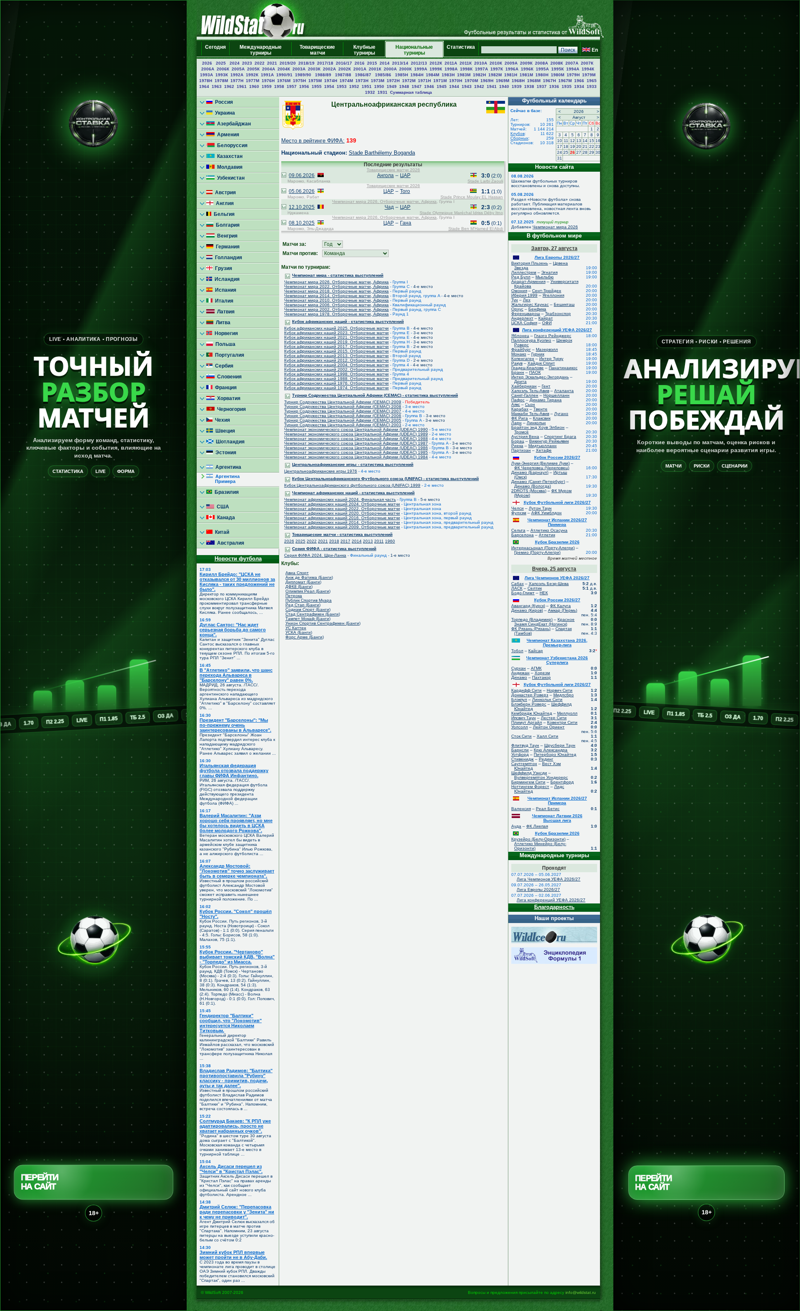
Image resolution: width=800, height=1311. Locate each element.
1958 (279, 86)
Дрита (520, 381)
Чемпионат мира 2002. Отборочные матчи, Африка (336, 309)
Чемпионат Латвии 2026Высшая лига (557, 818)
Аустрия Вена (525, 436)
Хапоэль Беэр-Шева (549, 583)
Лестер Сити (554, 718)
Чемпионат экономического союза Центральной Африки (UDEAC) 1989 (356, 434)
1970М (471, 80)
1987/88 (343, 75)
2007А (571, 63)
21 (585, 146)
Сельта (518, 530)
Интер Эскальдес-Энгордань (540, 377)
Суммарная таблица (411, 92)
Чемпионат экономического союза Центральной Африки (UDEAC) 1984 (356, 457)
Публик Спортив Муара (308, 600)
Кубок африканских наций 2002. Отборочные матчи (336, 369)
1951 (367, 86)
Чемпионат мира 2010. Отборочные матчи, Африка (336, 300)
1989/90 (303, 75)
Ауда (516, 826)
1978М (221, 80)
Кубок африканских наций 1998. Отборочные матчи (336, 374)
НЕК (544, 592)
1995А (542, 69)
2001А (359, 69)
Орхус (517, 309)
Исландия (226, 279)
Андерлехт (522, 318)
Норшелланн (556, 395)
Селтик (535, 588)
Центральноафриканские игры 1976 (320, 471)
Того (405, 191)
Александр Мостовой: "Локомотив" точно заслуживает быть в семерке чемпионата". (237, 870)
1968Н (518, 80)
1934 (579, 86)
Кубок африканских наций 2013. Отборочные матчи (336, 355)
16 (597, 140)
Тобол (517, 650)
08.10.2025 (302, 223)
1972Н (393, 80)
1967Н (549, 80)
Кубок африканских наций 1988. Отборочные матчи (336, 378)
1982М (495, 75)
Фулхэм (518, 512)
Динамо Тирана (546, 400)
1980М (557, 75)
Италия (222, 301)
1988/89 (323, 75)
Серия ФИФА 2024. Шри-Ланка (315, 555)
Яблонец (520, 335)
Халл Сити (547, 736)
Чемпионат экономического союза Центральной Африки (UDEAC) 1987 (356, 443)
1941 (492, 86)
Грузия (222, 268)
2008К (556, 63)
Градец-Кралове (527, 367)
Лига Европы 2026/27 (557, 257)
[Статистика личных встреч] (283, 176)
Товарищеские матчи (317, 50)
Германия (226, 247)
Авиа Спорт (297, 572)
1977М (252, 80)
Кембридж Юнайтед (531, 713)
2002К (344, 69)
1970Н (455, 80)
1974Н (330, 80)
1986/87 (363, 75)
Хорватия (227, 398)
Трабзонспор (558, 313)
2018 (334, 541)
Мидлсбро (563, 695)
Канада (225, 517)
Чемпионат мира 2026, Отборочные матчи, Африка (384, 201)
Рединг (546, 759)
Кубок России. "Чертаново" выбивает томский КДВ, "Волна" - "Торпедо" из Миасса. (237, 956)
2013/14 (400, 63)
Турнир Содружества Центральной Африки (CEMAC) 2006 (342, 415)
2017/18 (325, 63)
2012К (436, 63)
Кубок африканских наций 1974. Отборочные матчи (336, 387)
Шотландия (229, 442)
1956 (304, 86)
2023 (247, 63)
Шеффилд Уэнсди (529, 773)
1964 (204, 86)
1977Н (236, 80)
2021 (272, 63)
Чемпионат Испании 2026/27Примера (557, 522)
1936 (554, 86)
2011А (451, 63)
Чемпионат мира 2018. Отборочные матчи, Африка (336, 291)
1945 (442, 86)
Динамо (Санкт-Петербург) (538, 481)
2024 (235, 63)
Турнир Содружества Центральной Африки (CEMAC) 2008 (342, 406)
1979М (588, 75)
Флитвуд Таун (525, 745)
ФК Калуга (560, 605)
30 (597, 152)
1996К (527, 69)
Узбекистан (230, 178)
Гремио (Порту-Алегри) (537, 552)
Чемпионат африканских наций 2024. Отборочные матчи (342, 504)
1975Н (299, 80)
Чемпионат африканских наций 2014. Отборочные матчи (342, 522)
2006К (223, 69)
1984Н (416, 75)
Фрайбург (521, 349)
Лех (526, 300)
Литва (221, 322)
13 (578, 140)
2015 (372, 63)
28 (585, 152)
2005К (253, 69)
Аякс (515, 404)
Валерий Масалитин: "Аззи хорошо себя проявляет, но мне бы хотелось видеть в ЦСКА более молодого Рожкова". (236, 823)
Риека (517, 445)
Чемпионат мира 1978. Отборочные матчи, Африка (336, 314)
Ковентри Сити (562, 722)
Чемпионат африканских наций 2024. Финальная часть (340, 499)
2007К (587, 63)
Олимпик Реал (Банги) (307, 591)
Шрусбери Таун (559, 745)
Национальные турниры (414, 50)
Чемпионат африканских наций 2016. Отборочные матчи (342, 517)
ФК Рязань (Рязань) (530, 628)
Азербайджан (233, 124)
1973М (377, 80)
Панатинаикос (563, 367)
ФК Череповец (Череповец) (541, 467)
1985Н (401, 75)
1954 (329, 86)
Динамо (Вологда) (532, 486)
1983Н (448, 75)
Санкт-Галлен (524, 395)
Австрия (224, 192)
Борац (517, 441)
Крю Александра (551, 750)
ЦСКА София (524, 322)
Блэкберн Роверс (528, 704)
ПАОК (535, 372)
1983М (463, 75)
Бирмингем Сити (528, 782)
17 (559, 146)
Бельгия (223, 214)
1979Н (573, 75)
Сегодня (215, 50)
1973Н (361, 80)
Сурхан (518, 668)
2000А (390, 69)
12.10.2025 (302, 207)
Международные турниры (261, 50)
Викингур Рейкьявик (549, 441)
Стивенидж (522, 759)
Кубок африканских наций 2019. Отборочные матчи (336, 342)
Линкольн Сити (547, 699)
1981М (526, 75)
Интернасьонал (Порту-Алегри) (543, 547)
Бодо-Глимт (523, 592)
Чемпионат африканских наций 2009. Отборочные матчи (342, 527)
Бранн (517, 372)
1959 (267, 86)
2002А (329, 69)
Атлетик (547, 535)
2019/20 (288, 63)
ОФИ (547, 322)
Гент (546, 386)
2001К (375, 69)
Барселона (522, 535)
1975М (315, 80)
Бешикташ (564, 304)
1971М (440, 80)
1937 (542, 86)
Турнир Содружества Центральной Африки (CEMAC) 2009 (342, 402)
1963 (217, 86)
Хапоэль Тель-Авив (530, 390)
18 (565, 146)
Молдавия (228, 167)
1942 (479, 86)
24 (559, 152)
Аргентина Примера (223, 479)
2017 (345, 541)
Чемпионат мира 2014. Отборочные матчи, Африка (336, 295)
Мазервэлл (547, 349)
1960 (254, 86)
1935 (567, 86)
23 (597, 146)
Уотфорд (520, 754)
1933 (592, 86)
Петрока (293, 595)
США (221, 507)
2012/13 (419, 63)
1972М (408, 80)
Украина (223, 113)
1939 (517, 86)
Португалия (228, 355)
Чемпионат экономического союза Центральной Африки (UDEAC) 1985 (356, 452)
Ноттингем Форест (530, 786)
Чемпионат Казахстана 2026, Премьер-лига (557, 642)
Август (578, 117)
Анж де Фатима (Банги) (309, 577)
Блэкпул (519, 699)
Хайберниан (524, 386)
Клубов (517, 133)
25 (565, 152)
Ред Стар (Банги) (302, 605)
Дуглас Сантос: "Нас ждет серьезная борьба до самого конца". (233, 629)
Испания (224, 290)
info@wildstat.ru (580, 1292)
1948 (404, 86)
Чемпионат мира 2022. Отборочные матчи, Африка (336, 286)
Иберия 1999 (524, 295)
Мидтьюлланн (542, 445)
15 (591, 140)
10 (559, 140)
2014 (385, 63)
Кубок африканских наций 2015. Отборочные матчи (336, 351)
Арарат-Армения (528, 281)
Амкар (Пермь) (562, 610)
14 (585, 140)
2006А (207, 69)
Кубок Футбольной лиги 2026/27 (557, 502)
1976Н (268, 80)
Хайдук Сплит (541, 363)
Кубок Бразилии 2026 (557, 542)
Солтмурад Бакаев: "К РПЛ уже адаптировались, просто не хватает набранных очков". (235, 1125)
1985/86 (383, 75)
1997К (496, 69)
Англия (223, 203)
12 (572, 140)
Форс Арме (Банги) (304, 637)
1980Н (541, 75)
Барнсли (520, 750)
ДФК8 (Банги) (298, 586)
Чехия (221, 420)
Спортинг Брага (560, 436)
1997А (481, 69)
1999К (436, 69)
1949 (392, 86)
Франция (224, 387)
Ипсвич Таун (523, 718)
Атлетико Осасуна (549, 530)
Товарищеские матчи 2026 (393, 170)
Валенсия (521, 808)
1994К (588, 69)
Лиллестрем (523, 272)
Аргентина (227, 467)
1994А (572, 69)
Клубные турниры (364, 50)
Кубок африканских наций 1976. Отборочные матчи (336, 383)
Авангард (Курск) (528, 605)
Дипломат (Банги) (303, 582)
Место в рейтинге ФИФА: (313, 141)
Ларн (516, 422)
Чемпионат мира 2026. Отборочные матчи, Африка (336, 282)
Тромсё (521, 432)
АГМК (536, 668)
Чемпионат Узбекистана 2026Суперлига (557, 660)
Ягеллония (553, 295)
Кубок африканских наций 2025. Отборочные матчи (336, 328)
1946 (429, 86)
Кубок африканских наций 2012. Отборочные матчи (336, 360)
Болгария (226, 225)
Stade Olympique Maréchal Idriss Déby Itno (461, 212)
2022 (260, 63)
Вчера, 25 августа (554, 569)
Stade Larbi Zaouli (485, 181)
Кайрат (545, 318)
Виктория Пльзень (529, 263)
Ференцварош (525, 313)
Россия (222, 102)
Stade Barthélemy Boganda (382, 153)
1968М (533, 80)
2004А (268, 69)
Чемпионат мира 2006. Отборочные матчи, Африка (336, 305)
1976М (283, 80)
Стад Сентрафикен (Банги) (312, 614)
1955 (317, 86)
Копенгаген (522, 358)
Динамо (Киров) (527, 610)
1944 (454, 86)
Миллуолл (567, 713)
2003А (298, 69)
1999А (420, 69)
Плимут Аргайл (526, 722)
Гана (405, 223)
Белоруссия (231, 145)
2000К (405, 69)
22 (591, 146)
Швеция (224, 431)
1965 (592, 80)
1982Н (479, 75)
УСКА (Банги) (298, 632)
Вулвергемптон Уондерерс (541, 777)
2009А (511, 63)
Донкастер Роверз (529, 695)
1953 (342, 86)
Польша (224, 344)
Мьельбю (544, 277)
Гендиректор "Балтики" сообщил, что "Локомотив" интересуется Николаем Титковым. (231, 1023)
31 (559, 158)
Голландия (227, 257)
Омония (519, 290)
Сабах (517, 583)
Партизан (521, 450)
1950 (379, 86)
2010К (496, 63)
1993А (206, 75)
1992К (252, 75)
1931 (383, 92)
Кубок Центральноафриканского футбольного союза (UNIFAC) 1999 (352, 485)
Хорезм (542, 673)
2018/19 (306, 63)
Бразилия (225, 492)
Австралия (229, 543)
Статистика (461, 50)
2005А (238, 69)
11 (566, 140)
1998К (466, 69)
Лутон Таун (540, 508)
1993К (221, 75)
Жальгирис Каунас (530, 304)
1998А (451, 69)
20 (578, 146)
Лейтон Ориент (549, 727)
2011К (466, 63)
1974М (346, 80)
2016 (360, 63)
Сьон (530, 404)
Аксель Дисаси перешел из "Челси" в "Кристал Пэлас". (231, 1169)
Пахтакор (541, 677)
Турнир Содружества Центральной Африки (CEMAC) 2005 (342, 420)
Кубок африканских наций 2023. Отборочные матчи (336, 332)
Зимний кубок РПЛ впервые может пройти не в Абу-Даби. (233, 1255)
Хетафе (544, 450)
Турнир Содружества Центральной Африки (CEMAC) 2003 (342, 425)
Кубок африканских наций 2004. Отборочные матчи (336, 365)
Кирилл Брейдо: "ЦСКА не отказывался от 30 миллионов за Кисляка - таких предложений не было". (237, 582)
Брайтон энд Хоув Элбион (538, 427)
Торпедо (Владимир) (531, 619)
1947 (417, 86)
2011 (379, 541)
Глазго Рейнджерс (552, 335)
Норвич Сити (559, 690)
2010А (480, 63)
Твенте (540, 409)
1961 (242, 86)
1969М (502, 80)
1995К (557, 69)
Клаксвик (541, 418)
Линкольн (536, 422)
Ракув (516, 363)
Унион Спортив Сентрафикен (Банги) (322, 623)
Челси (517, 508)
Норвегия (225, 333)
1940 (504, 86)
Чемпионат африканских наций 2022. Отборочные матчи (342, 508)
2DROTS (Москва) (528, 490)
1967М (565, 80)
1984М (432, 75)
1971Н (424, 80)
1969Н (486, 80)
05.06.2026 (302, 191)
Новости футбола (238, 558)
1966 (579, 80)
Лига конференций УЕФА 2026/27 (557, 330)
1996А (511, 69)
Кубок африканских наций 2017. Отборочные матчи (336, 346)
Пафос (518, 400)
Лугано (561, 413)
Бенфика (537, 309)
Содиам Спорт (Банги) (307, 609)
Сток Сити (521, 736)
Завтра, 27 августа (554, 248)
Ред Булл (520, 277)
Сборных (519, 138)
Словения (228, 377)
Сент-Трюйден (546, 290)
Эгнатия (549, 272)
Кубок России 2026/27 (557, 457)
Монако (518, 354)
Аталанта (564, 390)
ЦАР (405, 175)
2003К (314, 69)
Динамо (519, 677)
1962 (229, 86)
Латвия (225, 312)
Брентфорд (562, 782)
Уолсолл (519, 727)
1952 (354, 86)
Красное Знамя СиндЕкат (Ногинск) (544, 621)
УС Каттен (295, 627)
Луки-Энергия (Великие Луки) (540, 463)
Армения (227, 135)
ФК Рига (519, 418)
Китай (220, 532)
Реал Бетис (548, 808)
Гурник (537, 354)
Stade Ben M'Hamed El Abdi (475, 228)
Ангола (385, 175)
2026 (207, 63)
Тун (514, 300)
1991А (267, 75)
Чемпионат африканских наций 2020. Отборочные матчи (342, 513)
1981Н (510, 75)
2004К (284, 69)
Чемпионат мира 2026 (555, 227)
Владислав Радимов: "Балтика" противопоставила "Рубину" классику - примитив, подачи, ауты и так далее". (236, 1078)
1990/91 (284, 75)
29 (591, 152)
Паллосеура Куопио (531, 340)
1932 (370, 92)
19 (572, 146)
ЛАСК (516, 588)
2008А (541, 63)
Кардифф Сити (526, 690)
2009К (526, 63)
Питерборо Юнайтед (555, 754)
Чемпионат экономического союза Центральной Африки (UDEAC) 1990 (356, 429)
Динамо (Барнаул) (529, 472)
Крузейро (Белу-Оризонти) (538, 839)
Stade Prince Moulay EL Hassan (471, 197)
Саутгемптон (524, 763)
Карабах (519, 409)
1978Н (205, 80)
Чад (389, 207)
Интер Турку (551, 358)
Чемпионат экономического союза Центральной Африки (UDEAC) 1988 (356, 438)
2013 (368, 541)
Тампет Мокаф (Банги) (307, 618)
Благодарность (554, 907)
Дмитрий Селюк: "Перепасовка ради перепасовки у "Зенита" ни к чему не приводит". (237, 1211)
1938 (529, 86)
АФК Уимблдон (546, 512)
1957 (292, 86)
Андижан (520, 673)
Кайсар (535, 650)
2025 (221, 63)
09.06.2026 (302, 175)
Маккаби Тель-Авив (530, 413)
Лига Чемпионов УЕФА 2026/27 (557, 577)
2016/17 (344, 63)
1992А (236, 75)
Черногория (230, 409)
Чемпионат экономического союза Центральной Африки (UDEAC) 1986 (356, 447)
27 (578, 152)
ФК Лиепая (537, 826)
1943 (467, 86)
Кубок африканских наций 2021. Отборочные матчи (336, 337)
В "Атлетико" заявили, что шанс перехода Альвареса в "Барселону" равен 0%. (236, 675)
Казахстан (228, 156)
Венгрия (226, 236)
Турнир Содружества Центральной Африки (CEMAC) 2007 (342, 411)
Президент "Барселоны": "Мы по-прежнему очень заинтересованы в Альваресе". (235, 725)
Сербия (222, 366)
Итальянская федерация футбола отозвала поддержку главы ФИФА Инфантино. (234, 770)
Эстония (224, 452)
